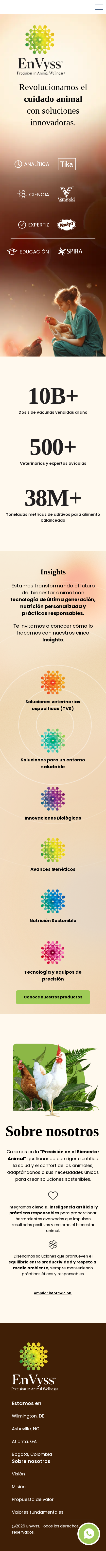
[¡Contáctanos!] (88, 1534)
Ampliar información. (53, 1293)
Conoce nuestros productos (53, 997)
